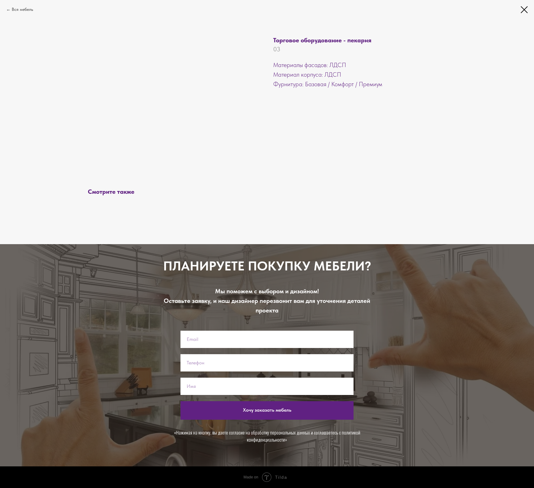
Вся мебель (22, 9)
